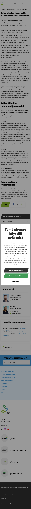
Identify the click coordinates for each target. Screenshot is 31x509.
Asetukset (15, 281)
